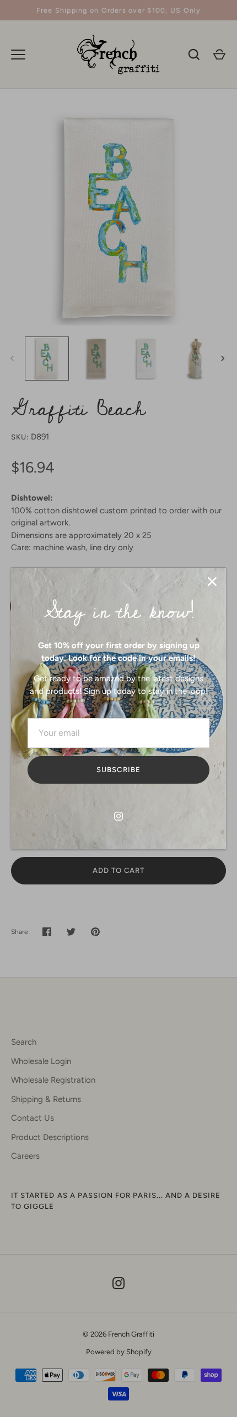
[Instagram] (118, 816)
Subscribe (118, 769)
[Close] (212, 581)
